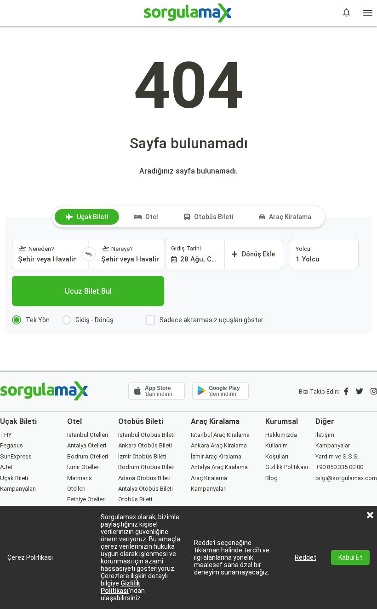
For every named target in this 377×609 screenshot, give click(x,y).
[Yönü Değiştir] (89, 254)
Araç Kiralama (290, 216)
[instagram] (374, 391)
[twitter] (359, 391)
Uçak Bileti (92, 216)
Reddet (305, 557)
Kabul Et (350, 557)
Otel (151, 216)
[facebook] (346, 391)
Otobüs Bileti (213, 216)
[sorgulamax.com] (189, 12)
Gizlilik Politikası (120, 587)
